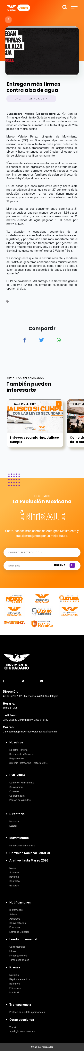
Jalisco (23, 7)
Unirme (60, 565)
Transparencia (20, 1004)
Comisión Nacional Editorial (29, 853)
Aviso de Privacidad (42, 1047)
